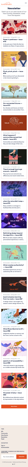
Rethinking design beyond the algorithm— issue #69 (12, 234)
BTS (2, 431)
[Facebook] (15, 464)
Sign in (3, 445)
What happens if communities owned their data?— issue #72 (12, 137)
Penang (24, 462)
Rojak (2, 439)
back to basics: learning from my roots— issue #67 (12, 298)
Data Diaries (4, 435)
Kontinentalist (6, 37)
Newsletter (4, 437)
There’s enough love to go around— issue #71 (12, 170)
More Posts (14, 406)
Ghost (20, 462)
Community (4, 433)
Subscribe (21, 456)
